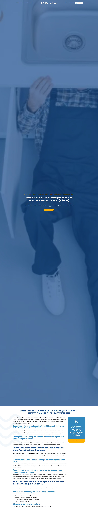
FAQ (65, 2)
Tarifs (32, 2)
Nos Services (26, 2)
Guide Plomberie (71, 2)
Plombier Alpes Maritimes (31, 194)
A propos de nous (19, 2)
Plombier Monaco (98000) (43, 194)
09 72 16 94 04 (79, 2)
